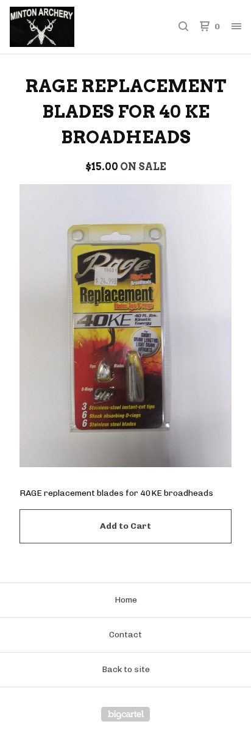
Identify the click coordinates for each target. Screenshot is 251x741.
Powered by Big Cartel (125, 714)
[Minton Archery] (67, 27)
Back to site (126, 669)
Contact (125, 634)
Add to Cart (125, 526)
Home (126, 600)
